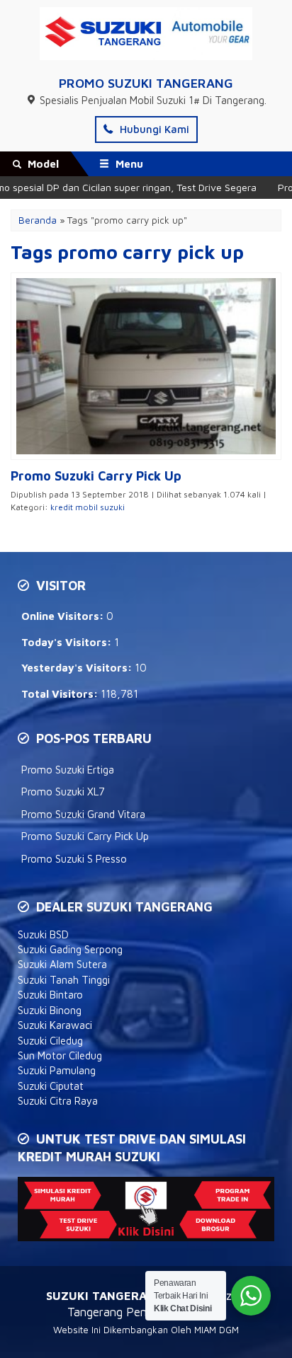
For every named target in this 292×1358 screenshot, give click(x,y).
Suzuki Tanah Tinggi (64, 980)
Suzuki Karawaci (55, 1025)
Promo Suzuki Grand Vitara (83, 814)
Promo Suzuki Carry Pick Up (85, 836)
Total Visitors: (61, 694)
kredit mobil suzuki (87, 507)
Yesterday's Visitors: (78, 668)
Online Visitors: (63, 616)
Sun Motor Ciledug (60, 1055)
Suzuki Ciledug (50, 1041)
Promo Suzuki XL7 (63, 792)
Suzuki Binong (50, 1010)
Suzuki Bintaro (50, 995)
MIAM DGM (216, 1329)
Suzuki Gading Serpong (70, 949)
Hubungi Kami (153, 129)
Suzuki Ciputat (51, 1086)
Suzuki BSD (43, 934)
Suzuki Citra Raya (58, 1101)
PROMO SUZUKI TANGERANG (146, 83)
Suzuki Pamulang (57, 1070)
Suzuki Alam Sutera (62, 964)
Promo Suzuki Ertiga (67, 770)
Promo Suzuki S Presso (74, 859)
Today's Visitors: (67, 642)
